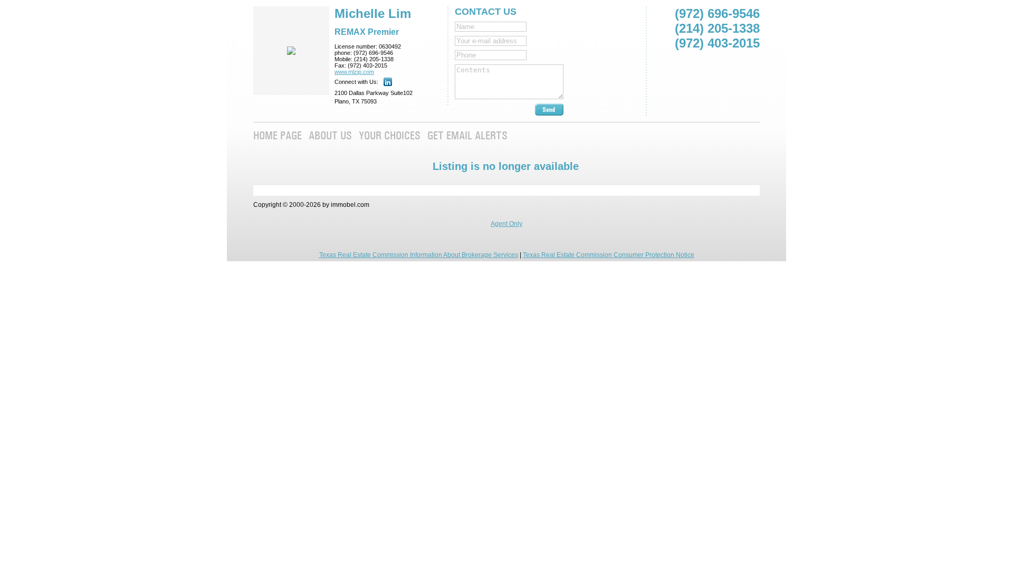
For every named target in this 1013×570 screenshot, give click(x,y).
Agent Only (506, 223)
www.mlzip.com (354, 72)
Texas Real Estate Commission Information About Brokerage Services (418, 255)
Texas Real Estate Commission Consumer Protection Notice (608, 255)
